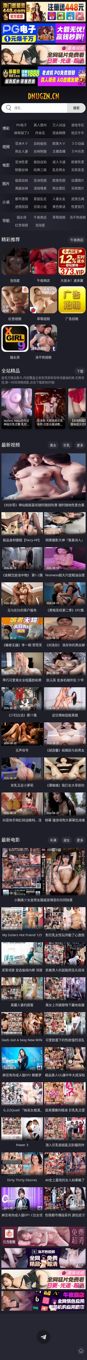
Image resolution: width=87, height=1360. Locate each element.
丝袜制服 (40, 151)
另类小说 (40, 206)
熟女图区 (58, 188)
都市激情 (21, 199)
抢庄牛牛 (77, 133)
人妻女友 (58, 199)
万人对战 (58, 125)
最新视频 (10, 445)
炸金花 (40, 133)
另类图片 (77, 188)
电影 (6, 165)
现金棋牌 (58, 133)
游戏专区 (77, 125)
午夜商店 (40, 217)
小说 (6, 202)
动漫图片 (77, 180)
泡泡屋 (40, 225)
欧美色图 (58, 180)
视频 (6, 146)
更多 (80, 445)
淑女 (66, 840)
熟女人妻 (21, 151)
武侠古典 (77, 199)
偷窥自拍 (21, 180)
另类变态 (77, 169)
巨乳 (66, 445)
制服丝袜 (21, 169)
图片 (6, 183)
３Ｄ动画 (77, 143)
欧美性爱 (77, 162)
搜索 (76, 108)
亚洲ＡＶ (21, 143)
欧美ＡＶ (58, 143)
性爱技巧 (77, 206)
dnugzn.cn (43, 96)
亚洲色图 (40, 180)
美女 (53, 445)
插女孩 (21, 217)
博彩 (6, 128)
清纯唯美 (40, 188)
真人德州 (40, 125)
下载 (80, 371)
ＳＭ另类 (77, 151)
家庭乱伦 (40, 199)
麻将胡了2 (21, 133)
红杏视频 (21, 225)
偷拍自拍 (40, 162)
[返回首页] (81, 1350)
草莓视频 (58, 217)
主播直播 (58, 151)
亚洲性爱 (21, 162)
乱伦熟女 (58, 169)
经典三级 (40, 169)
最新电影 (10, 840)
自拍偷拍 (40, 143)
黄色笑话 (58, 206)
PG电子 (21, 125)
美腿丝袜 (21, 188)
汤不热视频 (78, 217)
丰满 (53, 840)
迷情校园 (21, 206)
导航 (6, 220)
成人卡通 (58, 162)
